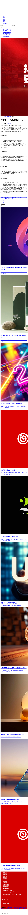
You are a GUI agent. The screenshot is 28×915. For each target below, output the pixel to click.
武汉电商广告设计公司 (8, 198)
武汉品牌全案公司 (7, 32)
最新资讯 (5, 877)
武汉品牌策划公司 (7, 29)
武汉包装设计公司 (7, 33)
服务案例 (5, 874)
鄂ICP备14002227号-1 (8, 908)
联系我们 (5, 23)
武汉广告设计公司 (5, 197)
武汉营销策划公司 (7, 36)
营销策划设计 (6, 885)
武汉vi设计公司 (6, 34)
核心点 (4, 17)
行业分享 (9, 116)
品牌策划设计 (6, 882)
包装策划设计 (6, 886)
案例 (4, 20)
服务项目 (5, 876)
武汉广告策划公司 (13, 197)
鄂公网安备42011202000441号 (20, 908)
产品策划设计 (6, 884)
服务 (4, 19)
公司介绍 (5, 873)
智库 (4, 21)
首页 (4, 16)
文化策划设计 (6, 888)
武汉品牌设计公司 (7, 30)
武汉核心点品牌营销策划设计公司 (16, 907)
